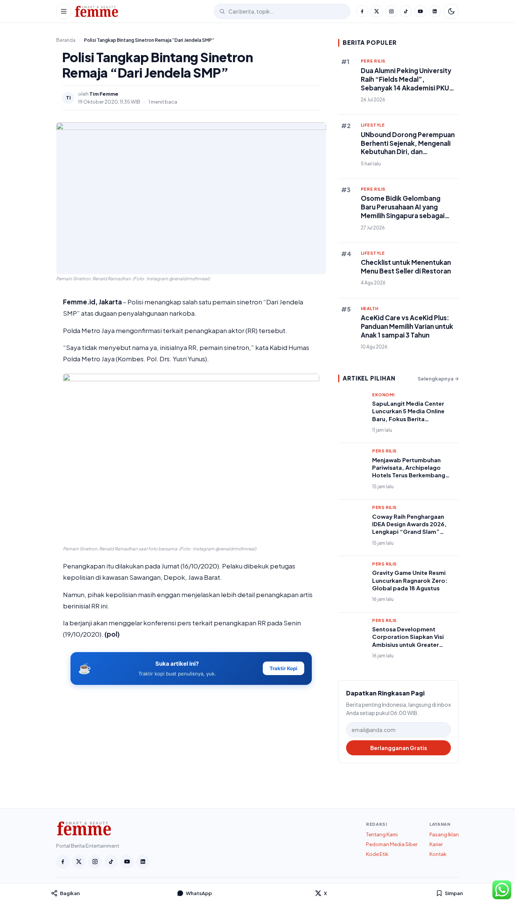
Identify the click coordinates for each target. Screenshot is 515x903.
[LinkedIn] (435, 11)
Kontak (437, 854)
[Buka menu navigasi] (63, 11)
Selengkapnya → (438, 379)
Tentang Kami (382, 834)
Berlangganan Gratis (398, 747)
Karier (436, 844)
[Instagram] (391, 11)
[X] (377, 11)
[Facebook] (362, 11)
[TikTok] (406, 11)
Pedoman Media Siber (391, 844)
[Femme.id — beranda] (142, 11)
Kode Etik (377, 854)
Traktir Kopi (283, 668)
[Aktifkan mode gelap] (451, 11)
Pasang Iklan (444, 834)
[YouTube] (420, 11)
